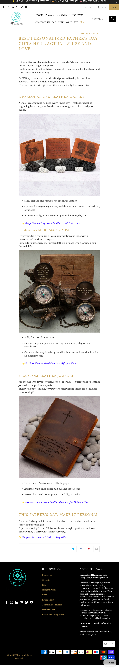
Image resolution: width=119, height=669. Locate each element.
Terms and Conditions (52, 605)
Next (96, 34)
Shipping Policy (49, 590)
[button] (57, 15)
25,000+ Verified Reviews (32, 1)
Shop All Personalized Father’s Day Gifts (44, 537)
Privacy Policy (48, 610)
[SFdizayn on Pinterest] (17, 7)
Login (104, 7)
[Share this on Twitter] (73, 549)
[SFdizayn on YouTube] (26, 7)
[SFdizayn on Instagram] (8, 7)
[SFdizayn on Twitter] (21, 7)
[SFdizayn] (16, 19)
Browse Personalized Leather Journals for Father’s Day (56, 502)
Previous (85, 34)
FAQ (44, 585)
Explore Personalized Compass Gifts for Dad (50, 363)
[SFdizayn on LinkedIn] (12, 7)
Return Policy (48, 600)
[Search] (112, 19)
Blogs (44, 595)
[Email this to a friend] (96, 549)
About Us (46, 580)
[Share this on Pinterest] (89, 549)
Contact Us (47, 575)
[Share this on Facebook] (81, 549)
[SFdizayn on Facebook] (3, 7)
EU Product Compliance (53, 615)
